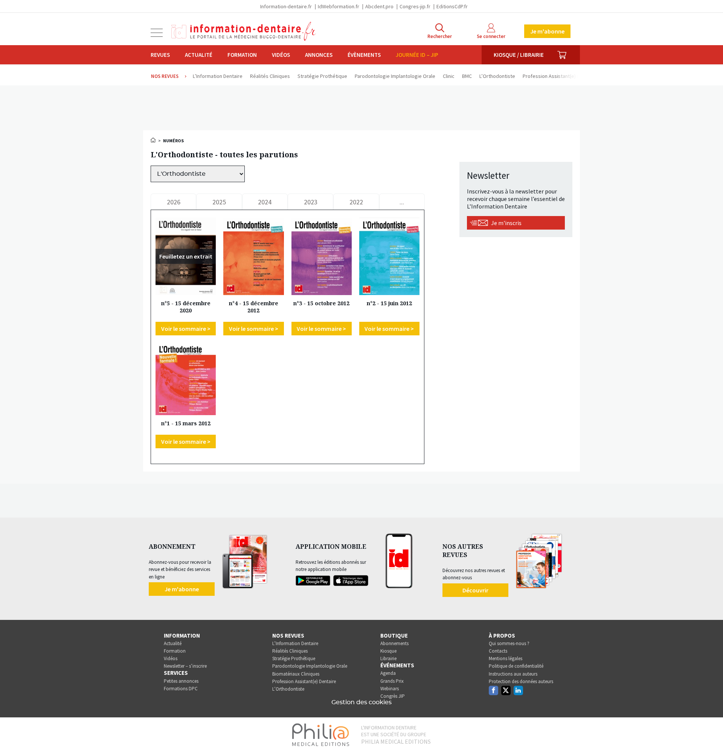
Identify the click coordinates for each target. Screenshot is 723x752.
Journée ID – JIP (417, 54)
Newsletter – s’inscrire (185, 666)
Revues (160, 54)
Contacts (498, 651)
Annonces (319, 54)
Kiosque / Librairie (519, 54)
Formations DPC (181, 688)
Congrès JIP (392, 696)
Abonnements (394, 643)
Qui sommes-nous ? (509, 643)
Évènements (364, 54)
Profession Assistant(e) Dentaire (304, 681)
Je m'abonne (547, 31)
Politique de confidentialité (516, 666)
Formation (242, 54)
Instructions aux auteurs (513, 674)
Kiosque (388, 651)
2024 (265, 202)
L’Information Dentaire (295, 643)
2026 (173, 202)
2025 (219, 202)
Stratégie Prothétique (293, 658)
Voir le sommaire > (185, 328)
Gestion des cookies (361, 702)
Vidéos (281, 54)
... (402, 202)
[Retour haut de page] (709, 732)
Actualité (198, 54)
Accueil (154, 140)
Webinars (389, 688)
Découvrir (475, 590)
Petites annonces (181, 681)
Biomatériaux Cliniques (295, 674)
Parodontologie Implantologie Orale (309, 666)
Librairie (388, 658)
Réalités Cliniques (290, 651)
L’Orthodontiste (288, 689)
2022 (356, 202)
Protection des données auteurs (521, 681)
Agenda (388, 673)
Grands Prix (392, 681)
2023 (310, 202)
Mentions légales (505, 658)
